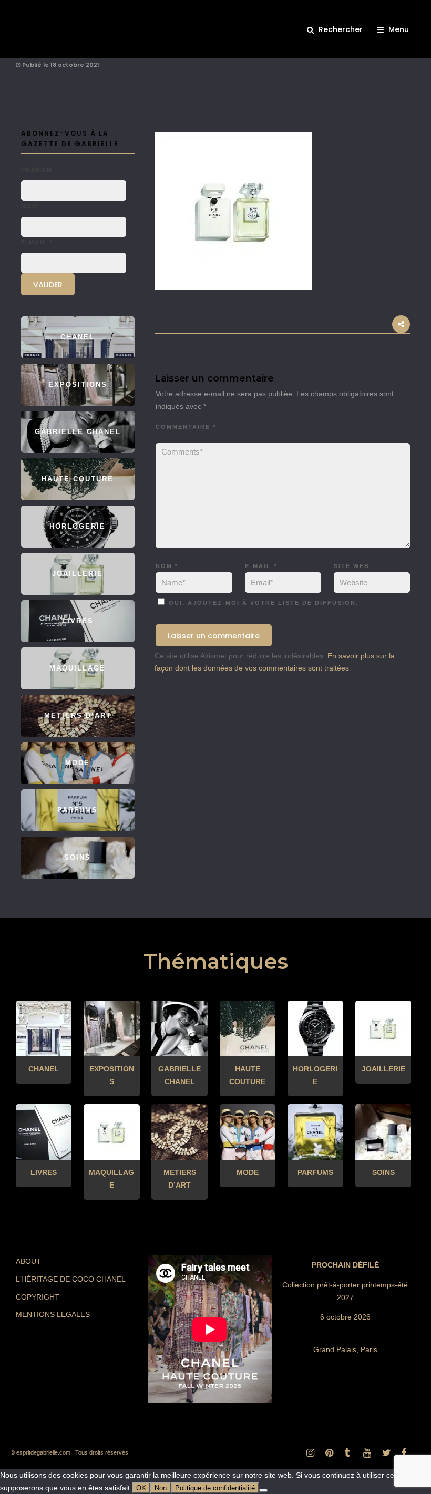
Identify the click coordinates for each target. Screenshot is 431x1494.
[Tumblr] (346, 1456)
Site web (352, 566)
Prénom (37, 170)
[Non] (263, 1490)
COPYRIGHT (37, 1297)
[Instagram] (308, 1456)
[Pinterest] (327, 1456)
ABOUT (28, 1261)
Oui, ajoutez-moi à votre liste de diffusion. (262, 603)
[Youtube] (365, 1456)
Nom (167, 566)
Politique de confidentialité (215, 1488)
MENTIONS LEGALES (53, 1314)
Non (161, 1488)
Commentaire (186, 427)
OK (141, 1488)
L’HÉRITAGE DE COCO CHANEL (71, 1279)
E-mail (261, 566)
